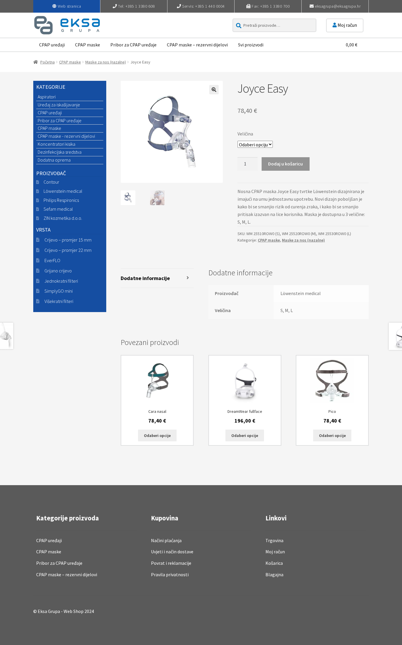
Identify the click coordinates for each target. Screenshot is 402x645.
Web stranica (69, 6)
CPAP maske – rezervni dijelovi (197, 45)
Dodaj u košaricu (285, 164)
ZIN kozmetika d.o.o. (63, 218)
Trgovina (274, 540)
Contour (51, 182)
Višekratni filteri (58, 301)
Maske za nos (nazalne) (105, 62)
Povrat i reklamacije (171, 563)
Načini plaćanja (166, 540)
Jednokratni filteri (61, 281)
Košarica (274, 563)
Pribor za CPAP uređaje (133, 45)
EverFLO (52, 260)
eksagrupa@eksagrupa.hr (338, 6)
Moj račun (347, 25)
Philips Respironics (61, 200)
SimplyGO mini (58, 291)
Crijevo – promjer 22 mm (68, 250)
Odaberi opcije (157, 435)
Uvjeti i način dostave (172, 551)
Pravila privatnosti (170, 574)
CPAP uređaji (52, 45)
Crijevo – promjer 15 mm (68, 240)
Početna (47, 62)
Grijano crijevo (58, 271)
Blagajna (274, 574)
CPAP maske (87, 45)
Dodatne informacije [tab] (145, 278)
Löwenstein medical (63, 191)
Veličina (245, 134)
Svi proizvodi (250, 45)
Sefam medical (58, 209)
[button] (214, 89)
